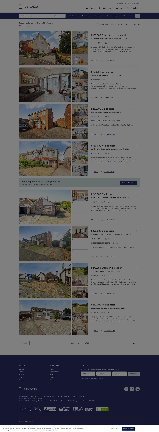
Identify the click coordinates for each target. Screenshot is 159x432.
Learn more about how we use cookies (46, 430)
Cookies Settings (114, 428)
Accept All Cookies (128, 428)
